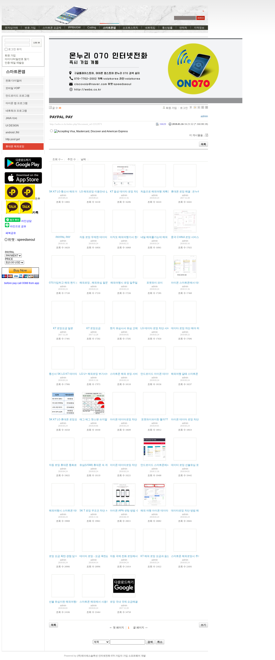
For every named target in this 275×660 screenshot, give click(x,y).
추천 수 (71, 159)
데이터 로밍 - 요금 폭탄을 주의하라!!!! (100, 556)
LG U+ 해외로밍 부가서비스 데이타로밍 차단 (105, 373)
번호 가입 (30, 27)
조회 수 (56, 159)
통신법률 (167, 27)
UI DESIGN (12, 125)
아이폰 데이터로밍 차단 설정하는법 (130, 465)
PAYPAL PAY (61, 117)
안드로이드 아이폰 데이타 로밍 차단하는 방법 (167, 373)
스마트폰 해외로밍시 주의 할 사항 (190, 556)
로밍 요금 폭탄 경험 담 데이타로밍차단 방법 (74, 556)
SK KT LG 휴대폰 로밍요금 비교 (67, 419)
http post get (13, 139)
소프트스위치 (130, 27)
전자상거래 (11, 27)
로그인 (184, 107)
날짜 (83, 159)
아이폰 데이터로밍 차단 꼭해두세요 (130, 419)
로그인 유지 (15, 49)
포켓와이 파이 (155, 282)
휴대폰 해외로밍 (15, 146)
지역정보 (199, 27)
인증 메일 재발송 (14, 62)
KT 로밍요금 (93, 328)
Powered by (105, 655)
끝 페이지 (138, 627)
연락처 (183, 27)
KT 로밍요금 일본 (63, 328)
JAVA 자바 (11, 118)
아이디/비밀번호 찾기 (17, 59)
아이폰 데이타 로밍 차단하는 (187, 419)
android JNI (12, 132)
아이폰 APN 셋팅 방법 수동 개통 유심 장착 (134, 510)
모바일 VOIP (13, 88)
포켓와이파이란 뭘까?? (154, 419)
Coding (91, 27)
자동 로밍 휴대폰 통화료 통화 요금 (68, 465)
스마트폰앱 (109, 27)
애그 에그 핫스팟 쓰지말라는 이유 (98, 419)
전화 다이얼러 (14, 80)
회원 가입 (10, 55)
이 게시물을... (197, 135)
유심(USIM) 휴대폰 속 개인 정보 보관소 (101, 465)
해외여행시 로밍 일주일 (124, 282)
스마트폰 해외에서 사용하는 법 (97, 601)
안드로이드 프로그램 (17, 95)
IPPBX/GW (74, 27)
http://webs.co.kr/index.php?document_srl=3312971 (76, 124)
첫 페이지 (118, 627)
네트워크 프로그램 (16, 110)
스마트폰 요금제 (52, 27)
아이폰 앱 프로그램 (17, 103)
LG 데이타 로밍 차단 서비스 (156, 328)
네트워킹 (150, 27)
